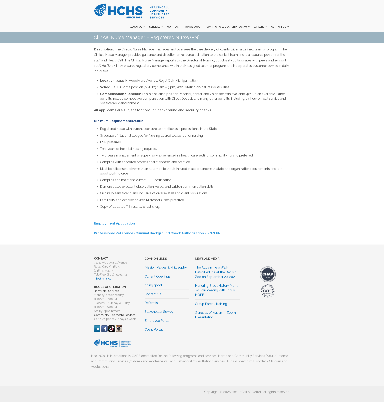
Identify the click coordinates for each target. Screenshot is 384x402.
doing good (192, 27)
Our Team (173, 27)
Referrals (151, 303)
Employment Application (114, 223)
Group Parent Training (211, 304)
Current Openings (157, 276)
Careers (259, 27)
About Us (136, 27)
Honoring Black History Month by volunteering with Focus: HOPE (217, 290)
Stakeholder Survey (159, 312)
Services (154, 27)
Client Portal (154, 329)
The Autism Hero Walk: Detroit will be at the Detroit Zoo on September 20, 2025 (216, 272)
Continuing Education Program (226, 27)
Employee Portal (157, 321)
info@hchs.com (104, 278)
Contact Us (278, 27)
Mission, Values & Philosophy (166, 267)
